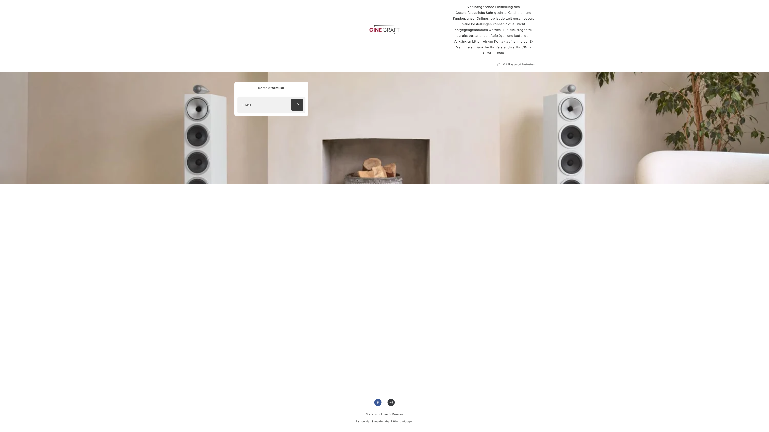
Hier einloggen (403, 421)
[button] (516, 64)
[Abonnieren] (297, 105)
